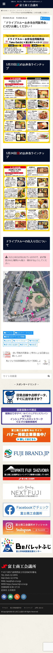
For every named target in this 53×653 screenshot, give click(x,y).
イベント (9, 333)
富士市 (24, 345)
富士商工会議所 (12, 345)
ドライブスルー (21, 341)
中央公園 (34, 341)
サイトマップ (28, 608)
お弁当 (8, 341)
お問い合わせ (39, 608)
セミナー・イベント (24, 333)
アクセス (5, 608)
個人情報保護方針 (15, 608)
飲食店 (33, 345)
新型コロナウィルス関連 (15, 337)
